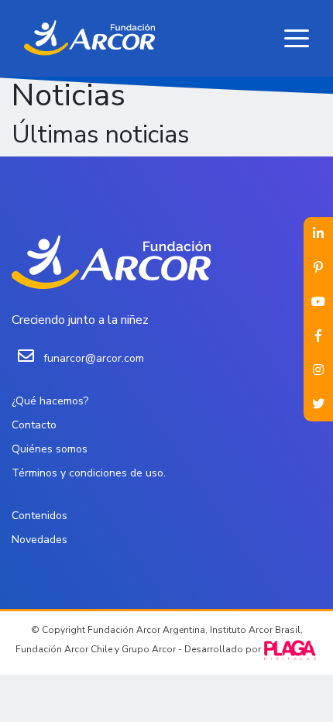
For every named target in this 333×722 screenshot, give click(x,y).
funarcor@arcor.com (93, 358)
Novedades (39, 539)
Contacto (34, 425)
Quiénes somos (50, 449)
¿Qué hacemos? (50, 401)
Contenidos (39, 515)
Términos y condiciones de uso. (89, 473)
